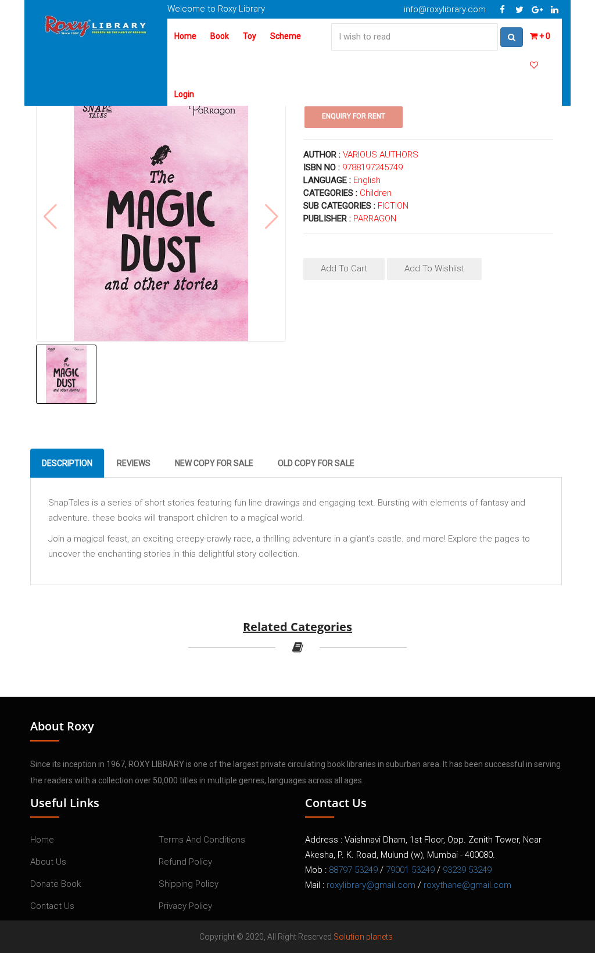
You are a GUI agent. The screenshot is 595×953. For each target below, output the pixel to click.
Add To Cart (344, 268)
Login (184, 94)
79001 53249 (410, 870)
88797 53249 (353, 870)
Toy (249, 36)
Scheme (285, 36)
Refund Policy (185, 862)
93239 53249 (467, 870)
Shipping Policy (188, 884)
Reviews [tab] (133, 463)
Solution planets (363, 936)
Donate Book (55, 884)
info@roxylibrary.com (445, 9)
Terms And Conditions (202, 839)
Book (219, 36)
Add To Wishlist (434, 268)
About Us (48, 862)
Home (185, 36)
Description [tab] (67, 463)
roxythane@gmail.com (467, 885)
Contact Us (52, 906)
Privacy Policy (185, 906)
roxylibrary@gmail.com (371, 885)
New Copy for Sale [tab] (214, 463)
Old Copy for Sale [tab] (316, 463)
